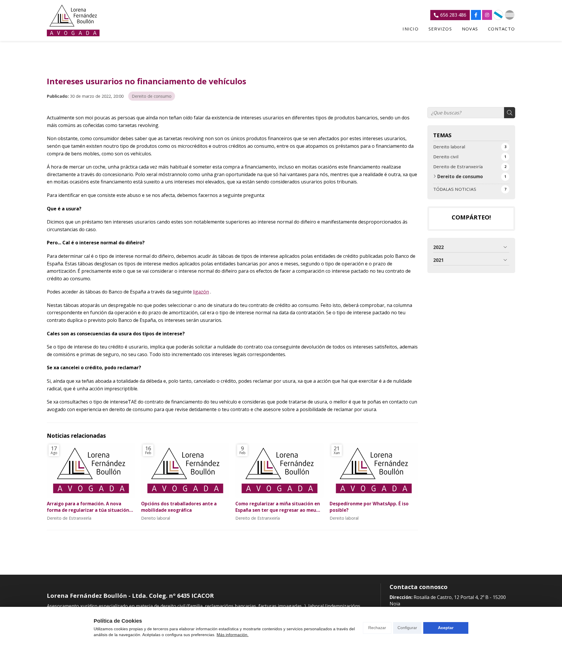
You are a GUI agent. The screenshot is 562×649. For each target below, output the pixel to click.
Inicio (410, 29)
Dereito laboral (155, 518)
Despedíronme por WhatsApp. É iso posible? (369, 507)
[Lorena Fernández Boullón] (73, 20)
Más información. (233, 634)
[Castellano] (510, 15)
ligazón (201, 292)
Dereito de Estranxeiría (69, 518)
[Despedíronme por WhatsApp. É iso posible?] (374, 470)
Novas (470, 29)
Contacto (501, 29)
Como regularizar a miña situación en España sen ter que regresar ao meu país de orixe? (277, 507)
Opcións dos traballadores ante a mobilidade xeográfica (179, 507)
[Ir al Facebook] (476, 15)
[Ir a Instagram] (487, 15)
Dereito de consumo (152, 96)
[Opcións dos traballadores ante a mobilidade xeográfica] (185, 470)
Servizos (440, 29)
